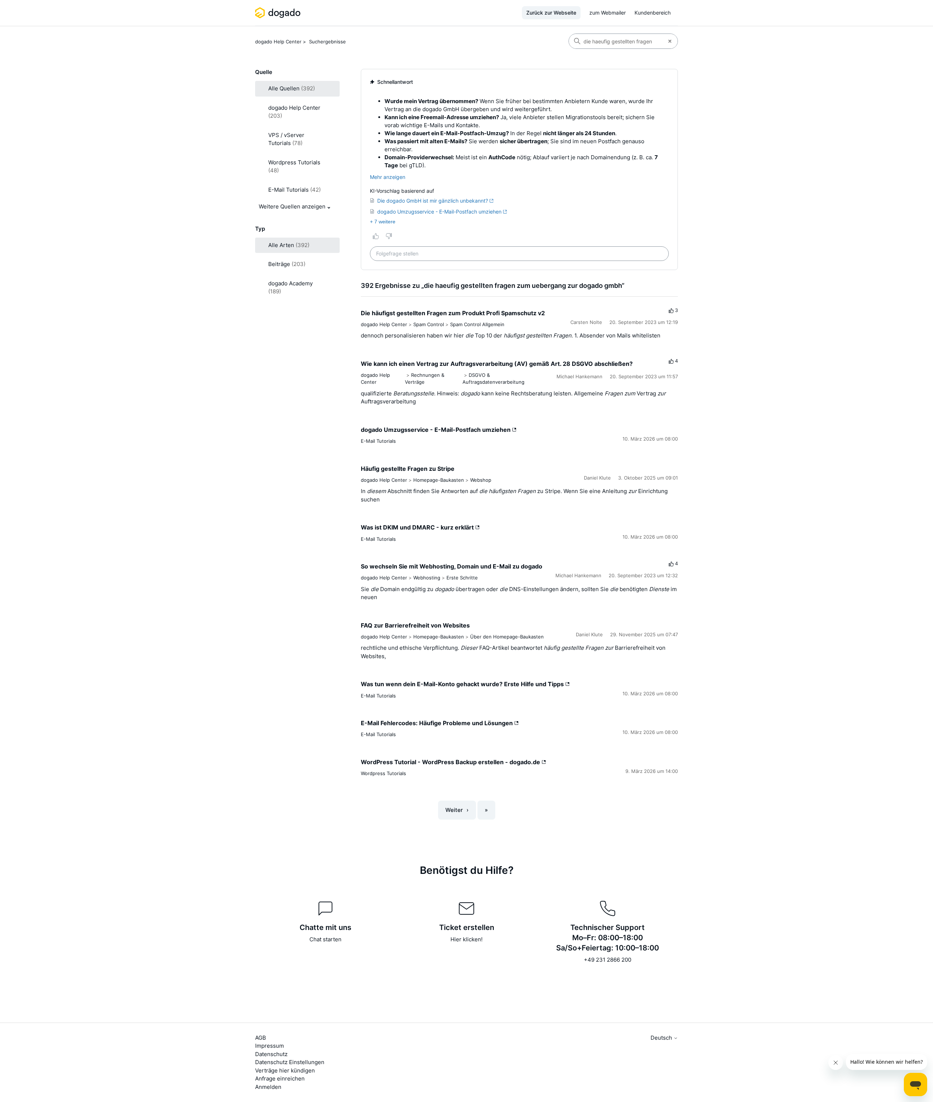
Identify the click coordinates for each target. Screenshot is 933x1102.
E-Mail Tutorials (378, 441)
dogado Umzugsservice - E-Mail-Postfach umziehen (436, 429)
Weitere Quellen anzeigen (292, 206)
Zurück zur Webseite (551, 12)
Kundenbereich (653, 12)
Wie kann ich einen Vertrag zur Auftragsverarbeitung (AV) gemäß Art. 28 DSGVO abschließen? (497, 363)
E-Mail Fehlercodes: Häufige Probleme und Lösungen (437, 723)
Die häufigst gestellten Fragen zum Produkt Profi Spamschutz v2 (453, 313)
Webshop (480, 480)
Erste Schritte (462, 578)
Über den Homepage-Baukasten (507, 637)
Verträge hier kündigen (285, 1070)
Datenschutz (271, 1054)
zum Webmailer (607, 12)
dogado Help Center (278, 41)
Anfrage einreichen (280, 1078)
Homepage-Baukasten (438, 480)
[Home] (279, 12)
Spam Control (428, 324)
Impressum (269, 1045)
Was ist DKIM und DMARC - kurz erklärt (418, 527)
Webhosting (426, 578)
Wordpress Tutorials (383, 773)
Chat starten (325, 939)
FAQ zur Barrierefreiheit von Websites (415, 625)
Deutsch (662, 1037)
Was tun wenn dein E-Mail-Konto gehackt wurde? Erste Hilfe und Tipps (463, 684)
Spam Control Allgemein (477, 324)
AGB (260, 1037)
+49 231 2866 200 (607, 959)
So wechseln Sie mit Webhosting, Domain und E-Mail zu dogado (451, 566)
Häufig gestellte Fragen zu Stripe (407, 468)
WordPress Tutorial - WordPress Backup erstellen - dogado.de (451, 762)
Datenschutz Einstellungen (289, 1062)
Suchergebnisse (327, 41)
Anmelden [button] (268, 1086)
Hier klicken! (466, 939)
